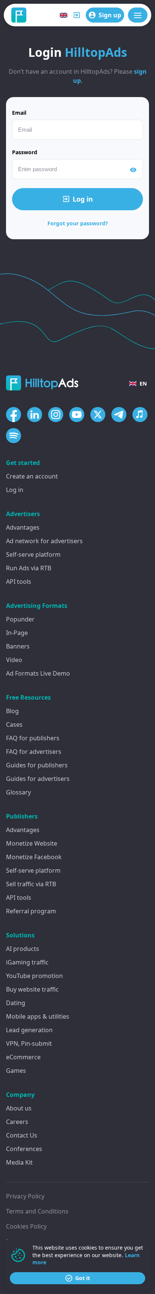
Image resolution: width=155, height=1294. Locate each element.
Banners (18, 646)
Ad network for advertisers (44, 541)
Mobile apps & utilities (37, 1016)
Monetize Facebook (34, 857)
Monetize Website (31, 843)
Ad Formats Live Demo (38, 673)
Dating (15, 1003)
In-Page (17, 633)
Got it (82, 1278)
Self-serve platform (33, 554)
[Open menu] (137, 15)
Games (16, 1070)
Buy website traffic (32, 989)
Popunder (20, 619)
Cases (14, 724)
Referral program (31, 911)
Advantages (23, 527)
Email (19, 112)
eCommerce (23, 1057)
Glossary (18, 792)
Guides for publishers (37, 765)
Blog (12, 711)
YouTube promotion (34, 976)
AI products (22, 949)
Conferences (24, 1149)
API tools (18, 581)
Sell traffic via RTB (31, 884)
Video (14, 660)
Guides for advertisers (38, 779)
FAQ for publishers (32, 738)
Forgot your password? (77, 223)
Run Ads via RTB (28, 568)
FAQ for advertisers (33, 751)
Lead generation (29, 1030)
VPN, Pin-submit (29, 1043)
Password (24, 152)
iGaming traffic (27, 962)
